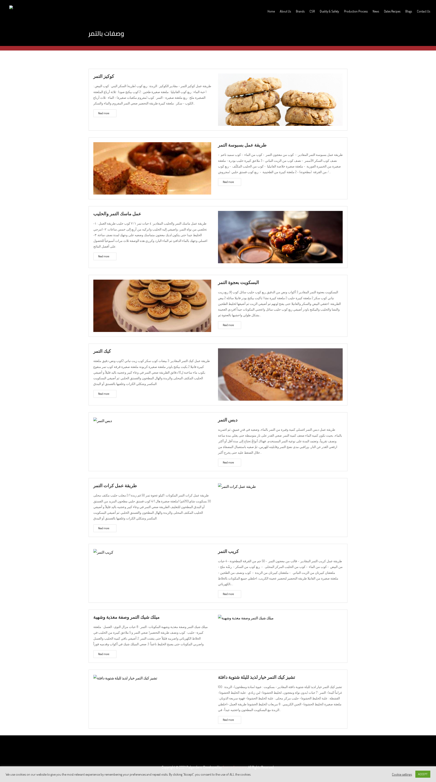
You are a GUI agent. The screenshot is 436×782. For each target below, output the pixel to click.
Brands (300, 11)
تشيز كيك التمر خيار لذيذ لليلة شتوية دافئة (256, 676)
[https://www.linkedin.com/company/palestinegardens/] (222, 751)
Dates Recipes (392, 11)
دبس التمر (228, 419)
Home (271, 11)
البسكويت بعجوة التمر (238, 282)
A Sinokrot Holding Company (27, 15)
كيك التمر (102, 350)
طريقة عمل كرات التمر (115, 485)
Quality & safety (329, 11)
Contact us (423, 11)
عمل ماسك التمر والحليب (117, 213)
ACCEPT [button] (423, 774)
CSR (312, 11)
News (376, 11)
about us (285, 11)
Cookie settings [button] (402, 774)
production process (356, 11)
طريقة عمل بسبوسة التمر (242, 144)
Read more (104, 113)
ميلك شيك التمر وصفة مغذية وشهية (126, 616)
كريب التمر (228, 551)
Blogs (408, 11)
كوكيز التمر (103, 75)
